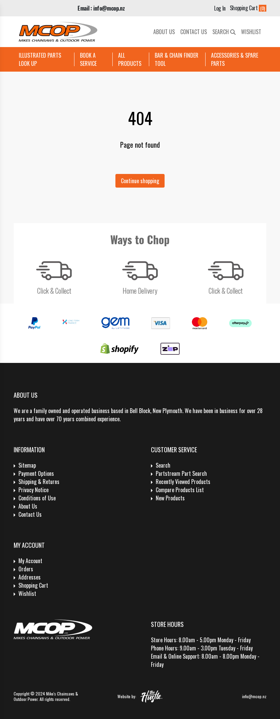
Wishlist (251, 32)
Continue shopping (140, 181)
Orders (25, 569)
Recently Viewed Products (183, 482)
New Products (170, 498)
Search (221, 32)
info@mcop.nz (254, 696)
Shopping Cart (33, 585)
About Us (164, 32)
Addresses (29, 577)
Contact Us (193, 32)
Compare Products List (180, 490)
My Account (30, 561)
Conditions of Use (37, 498)
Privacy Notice (33, 490)
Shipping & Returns (38, 482)
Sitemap (27, 465)
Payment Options (36, 473)
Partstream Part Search (181, 473)
